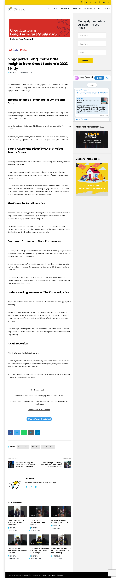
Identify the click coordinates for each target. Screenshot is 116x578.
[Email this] (31, 432)
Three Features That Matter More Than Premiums (16, 522)
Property (88, 9)
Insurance (77, 9)
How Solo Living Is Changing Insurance (59, 521)
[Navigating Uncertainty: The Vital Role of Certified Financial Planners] (67, 464)
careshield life (23, 447)
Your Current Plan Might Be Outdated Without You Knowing (61, 550)
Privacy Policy (46, 575)
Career (97, 9)
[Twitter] (31, 487)
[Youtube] (90, 2)
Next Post (67, 458)
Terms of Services (57, 575)
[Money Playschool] (16, 9)
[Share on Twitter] (17, 432)
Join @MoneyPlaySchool (40, 419)
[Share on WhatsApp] (24, 432)
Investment (65, 9)
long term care (48, 447)
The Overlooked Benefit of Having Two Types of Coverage (39, 550)
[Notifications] (104, 2)
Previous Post (13, 458)
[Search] (108, 2)
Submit (85, 60)
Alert (56, 9)
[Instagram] (95, 2)
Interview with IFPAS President (39, 410)
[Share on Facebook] (10, 432)
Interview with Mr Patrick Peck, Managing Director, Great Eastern (39, 395)
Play (50, 9)
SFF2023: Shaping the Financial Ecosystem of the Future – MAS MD (25, 465)
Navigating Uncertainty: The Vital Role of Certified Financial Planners (51, 465)
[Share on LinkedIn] (37, 432)
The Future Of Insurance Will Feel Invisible (37, 522)
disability (35, 447)
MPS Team (13, 72)
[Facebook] (81, 2)
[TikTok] (99, 2)
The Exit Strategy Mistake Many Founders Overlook (17, 550)
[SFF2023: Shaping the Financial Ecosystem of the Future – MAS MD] (11, 464)
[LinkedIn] (85, 2)
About (105, 9)
